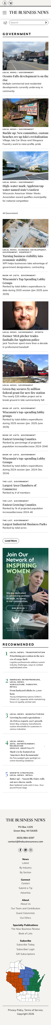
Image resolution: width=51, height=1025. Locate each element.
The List (7, 482)
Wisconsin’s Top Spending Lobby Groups (24, 281)
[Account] (5, 3)
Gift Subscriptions (25, 953)
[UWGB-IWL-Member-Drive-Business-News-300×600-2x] (25, 638)
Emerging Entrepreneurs (25, 680)
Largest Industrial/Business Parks (25, 524)
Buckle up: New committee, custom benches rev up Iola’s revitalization (25, 135)
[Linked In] (25, 850)
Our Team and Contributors (25, 908)
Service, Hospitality (22, 748)
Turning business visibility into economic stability (23, 258)
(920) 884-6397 (25, 837)
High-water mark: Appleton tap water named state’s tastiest (23, 188)
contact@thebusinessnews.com (25, 841)
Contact (25, 883)
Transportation (35, 652)
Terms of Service (33, 1010)
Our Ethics (25, 917)
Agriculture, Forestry (23, 685)
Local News (10, 72)
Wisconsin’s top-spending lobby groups (23, 414)
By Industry (25, 867)
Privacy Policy (15, 1010)
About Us (26, 903)
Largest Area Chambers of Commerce (19, 487)
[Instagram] (31, 850)
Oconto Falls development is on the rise (25, 78)
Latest (25, 862)
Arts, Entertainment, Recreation (22, 745)
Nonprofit (25, 252)
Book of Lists (11, 275)
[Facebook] (20, 850)
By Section (25, 872)
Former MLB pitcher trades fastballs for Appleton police (21, 338)
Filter (5, 22)
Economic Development (32, 250)
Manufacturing (35, 714)
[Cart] (10, 3)
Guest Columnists (25, 913)
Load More (11, 540)
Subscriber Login (26, 949)
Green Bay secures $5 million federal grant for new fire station (24, 391)
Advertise (25, 892)
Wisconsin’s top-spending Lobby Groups (24, 460)
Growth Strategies (21, 773)
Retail (13, 687)
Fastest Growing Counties (19, 439)
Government (26, 72)
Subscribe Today (26, 944)
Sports (39, 332)
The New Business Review (25, 928)
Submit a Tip (25, 888)
